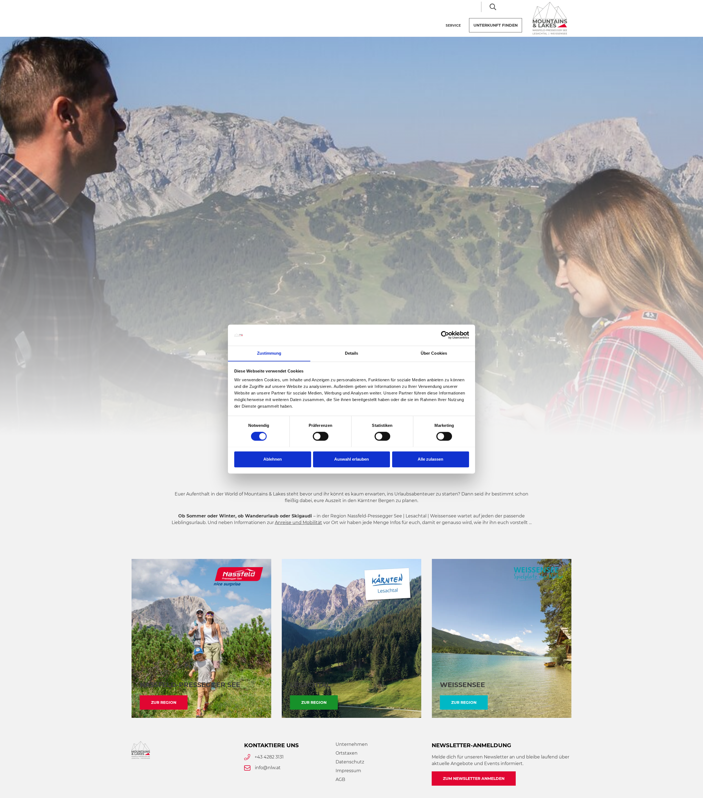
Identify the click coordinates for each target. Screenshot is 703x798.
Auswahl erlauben (351, 459)
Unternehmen (352, 744)
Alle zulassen (430, 459)
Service (453, 25)
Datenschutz (350, 762)
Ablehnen (272, 459)
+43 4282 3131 (269, 757)
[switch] (320, 436)
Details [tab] (351, 353)
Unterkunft (495, 25)
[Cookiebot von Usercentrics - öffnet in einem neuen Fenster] (445, 335)
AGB (340, 779)
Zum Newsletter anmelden (473, 778)
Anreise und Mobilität (298, 522)
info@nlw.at (268, 767)
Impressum (348, 770)
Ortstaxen (347, 753)
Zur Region (163, 702)
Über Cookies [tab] (434, 353)
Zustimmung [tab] (269, 353)
